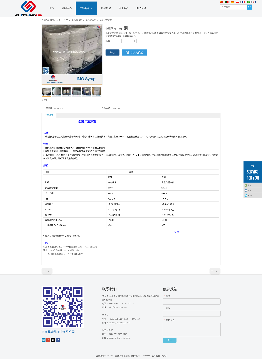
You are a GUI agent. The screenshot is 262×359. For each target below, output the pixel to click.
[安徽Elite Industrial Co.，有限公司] (28, 8)
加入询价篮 (137, 52)
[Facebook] (58, 340)
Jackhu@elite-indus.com (119, 323)
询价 (112, 52)
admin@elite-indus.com (119, 338)
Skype (250, 195)
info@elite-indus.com (118, 307)
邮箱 (249, 190)
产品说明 (49, 115)
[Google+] (48, 340)
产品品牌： (49, 108)
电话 (249, 185)
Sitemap (146, 356)
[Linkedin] (43, 340)
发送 (170, 340)
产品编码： (106, 108)
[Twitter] (53, 340)
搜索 (249, 7)
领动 (164, 356)
